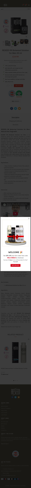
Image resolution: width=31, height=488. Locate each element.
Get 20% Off (15, 265)
